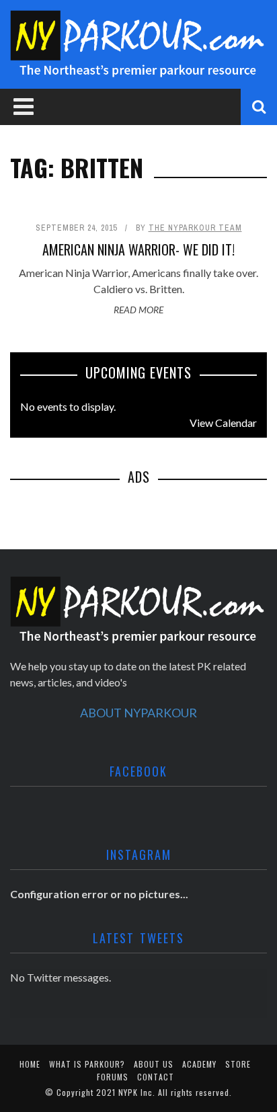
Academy (199, 1064)
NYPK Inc (135, 1092)
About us (153, 1064)
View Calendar (223, 422)
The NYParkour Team (195, 228)
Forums (112, 1076)
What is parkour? (87, 1064)
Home (29, 1064)
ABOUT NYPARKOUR (138, 712)
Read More (138, 309)
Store (238, 1064)
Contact (155, 1076)
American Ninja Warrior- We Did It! (138, 249)
